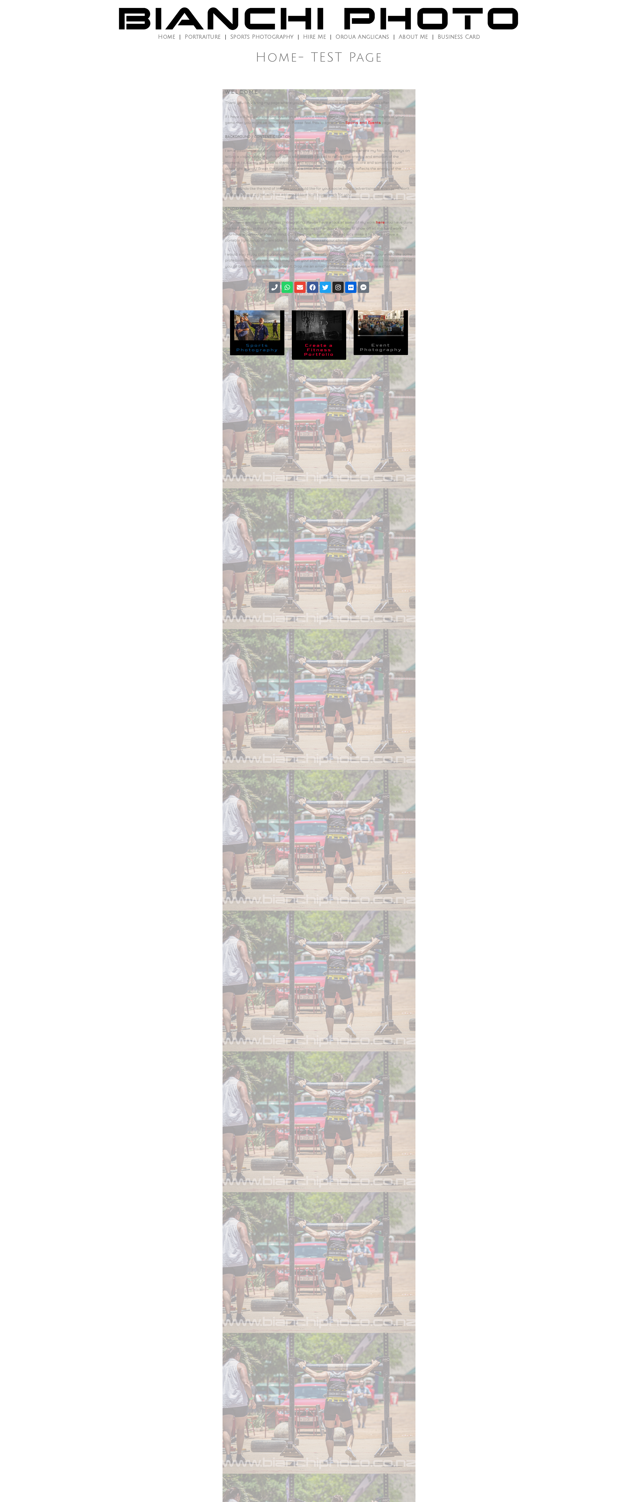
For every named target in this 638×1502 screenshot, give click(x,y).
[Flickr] (350, 287)
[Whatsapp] (287, 287)
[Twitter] (325, 287)
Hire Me (314, 37)
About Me (413, 37)
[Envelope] (300, 287)
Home (166, 37)
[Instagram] (338, 287)
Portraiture (203, 37)
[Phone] (274, 287)
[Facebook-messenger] (363, 287)
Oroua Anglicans (362, 37)
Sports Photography (262, 37)
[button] (319, 350)
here (380, 222)
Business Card (459, 37)
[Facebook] (312, 287)
